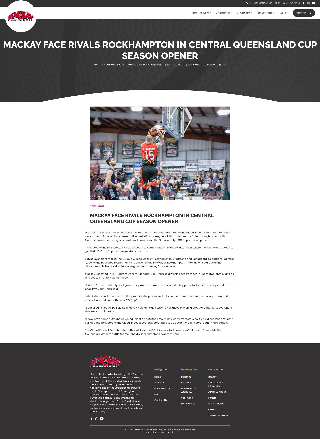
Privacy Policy (150, 432)
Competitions (243, 12)
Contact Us (302, 12)
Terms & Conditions (167, 432)
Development (223, 12)
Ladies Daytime (216, 403)
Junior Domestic (217, 391)
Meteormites (188, 403)
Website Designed (157, 429)
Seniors (212, 397)
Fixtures (212, 376)
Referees (186, 376)
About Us (204, 12)
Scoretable (187, 397)
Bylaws (212, 409)
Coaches (186, 382)
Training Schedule (218, 415)
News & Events (162, 388)
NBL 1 (282, 12)
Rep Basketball (265, 12)
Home (194, 12)
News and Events (114, 64)
